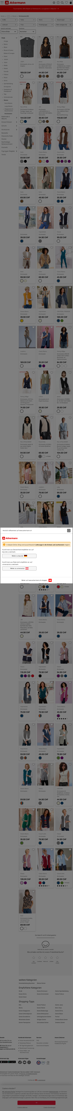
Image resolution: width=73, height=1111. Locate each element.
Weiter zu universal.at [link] (17, 568)
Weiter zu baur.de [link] (17, 556)
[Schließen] (68, 530)
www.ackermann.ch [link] (35, 580)
